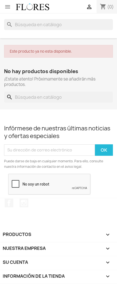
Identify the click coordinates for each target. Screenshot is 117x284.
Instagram (24, 203)
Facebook (9, 203)
